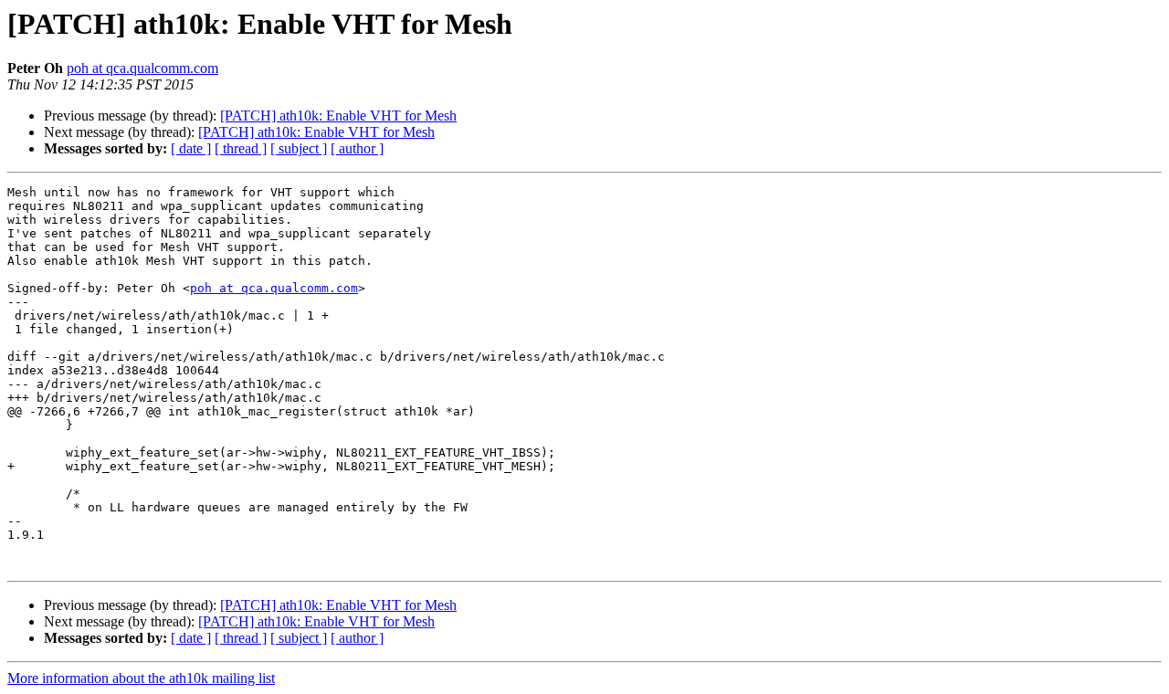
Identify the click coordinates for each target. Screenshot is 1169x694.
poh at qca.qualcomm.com (142, 68)
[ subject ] (298, 148)
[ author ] (357, 148)
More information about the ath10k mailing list (141, 678)
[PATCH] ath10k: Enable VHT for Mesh (338, 115)
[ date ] (191, 148)
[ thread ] (241, 148)
